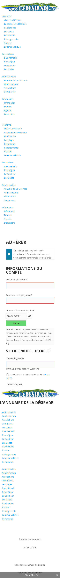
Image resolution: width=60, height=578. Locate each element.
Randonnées (10, 27)
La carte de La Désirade (15, 23)
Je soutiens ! (11, 531)
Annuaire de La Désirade (15, 80)
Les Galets (9, 69)
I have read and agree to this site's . (28, 376)
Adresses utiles (9, 76)
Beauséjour (9, 61)
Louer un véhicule (12, 46)
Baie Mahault (10, 57)
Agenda (7, 110)
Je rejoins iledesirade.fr (19, 556)
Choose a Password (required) (20, 310)
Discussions (9, 114)
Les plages (9, 31)
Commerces (10, 91)
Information (7, 99)
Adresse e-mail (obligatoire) (19, 295)
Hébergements (11, 39)
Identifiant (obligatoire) (16, 279)
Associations (10, 88)
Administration (11, 84)
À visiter (8, 43)
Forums (7, 106)
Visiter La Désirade (13, 20)
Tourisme (6, 16)
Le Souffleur (10, 65)
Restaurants (9, 35)
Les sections (8, 54)
